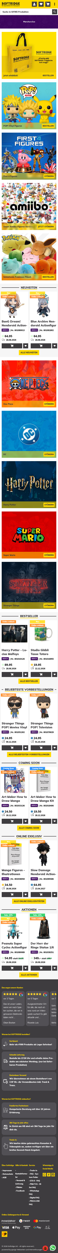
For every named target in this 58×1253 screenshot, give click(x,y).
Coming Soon (29, 763)
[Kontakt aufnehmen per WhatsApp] (52, 1247)
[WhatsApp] (44, 1176)
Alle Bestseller (29, 681)
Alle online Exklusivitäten (29, 901)
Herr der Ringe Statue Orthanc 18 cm (43, 947)
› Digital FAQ (34, 1198)
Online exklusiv (29, 836)
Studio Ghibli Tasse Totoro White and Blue (12, 654)
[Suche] (54, 11)
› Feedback (19, 1191)
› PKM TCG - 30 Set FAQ (35, 1186)
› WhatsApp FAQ (34, 1192)
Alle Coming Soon (29, 828)
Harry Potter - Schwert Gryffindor (41, 654)
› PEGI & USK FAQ (34, 1202)
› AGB (4, 1177)
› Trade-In (33, 1170)
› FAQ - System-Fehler (34, 1175)
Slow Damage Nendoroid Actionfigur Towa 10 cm (14, 874)
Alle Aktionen (29, 975)
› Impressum (7, 1170)
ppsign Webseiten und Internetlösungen (26, 1250)
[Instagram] (53, 1176)
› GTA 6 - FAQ (34, 1181)
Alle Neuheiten (29, 352)
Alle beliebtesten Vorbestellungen (29, 754)
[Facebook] (49, 1176)
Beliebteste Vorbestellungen (29, 689)
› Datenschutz (7, 1174)
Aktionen (29, 909)
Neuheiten (29, 287)
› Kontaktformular (21, 1173)
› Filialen (18, 1187)
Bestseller (29, 616)
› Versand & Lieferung (20, 1182)
